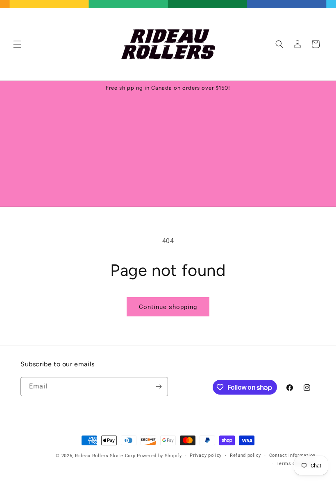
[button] (17, 44)
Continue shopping (168, 307)
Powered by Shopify (159, 455)
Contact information (292, 455)
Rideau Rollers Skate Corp (105, 455)
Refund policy (245, 455)
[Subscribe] (159, 386)
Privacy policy (206, 455)
